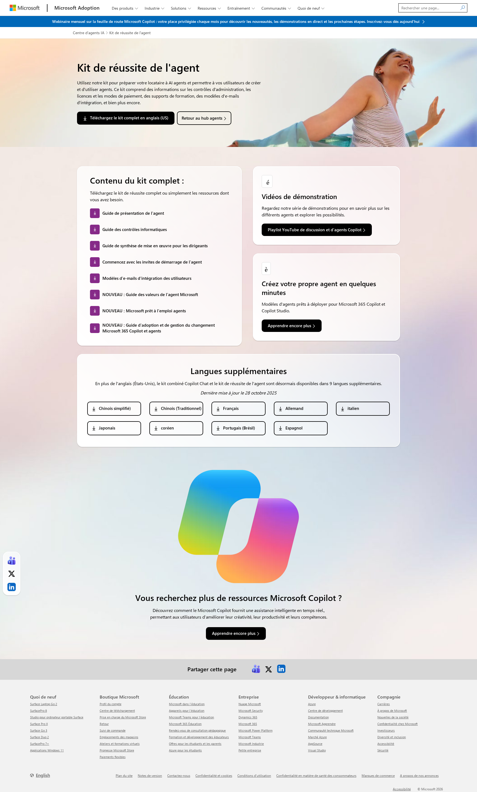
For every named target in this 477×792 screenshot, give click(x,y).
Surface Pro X (39, 724)
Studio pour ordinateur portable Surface (56, 717)
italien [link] (353, 408)
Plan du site (124, 775)
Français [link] (231, 408)
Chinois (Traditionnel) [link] (181, 408)
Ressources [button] (209, 8)
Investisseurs (386, 730)
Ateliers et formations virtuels (120, 744)
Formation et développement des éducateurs (199, 737)
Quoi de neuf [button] (311, 8)
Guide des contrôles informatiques (134, 229)
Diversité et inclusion (391, 737)
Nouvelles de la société (393, 717)
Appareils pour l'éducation (186, 710)
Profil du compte (110, 704)
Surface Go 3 (38, 730)
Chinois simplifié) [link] (115, 408)
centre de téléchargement (117, 710)
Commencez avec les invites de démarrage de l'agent (152, 262)
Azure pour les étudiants (185, 750)
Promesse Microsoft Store (117, 750)
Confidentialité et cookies (213, 775)
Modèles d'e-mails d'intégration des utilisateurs (146, 278)
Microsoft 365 (248, 724)
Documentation (318, 717)
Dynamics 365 (248, 717)
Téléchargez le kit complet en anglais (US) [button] (129, 117)
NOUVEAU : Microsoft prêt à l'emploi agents (144, 310)
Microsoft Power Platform (255, 730)
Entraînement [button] (241, 8)
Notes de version (150, 775)
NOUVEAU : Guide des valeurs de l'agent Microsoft (150, 294)
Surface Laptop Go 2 (43, 704)
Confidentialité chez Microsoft (397, 724)
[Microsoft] (25, 8)
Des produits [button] (125, 8)
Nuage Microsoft (250, 704)
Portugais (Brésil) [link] (239, 428)
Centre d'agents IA (88, 32)
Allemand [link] (294, 408)
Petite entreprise (250, 750)
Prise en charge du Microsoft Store (123, 717)
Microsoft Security (251, 710)
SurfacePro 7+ (39, 744)
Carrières (383, 704)
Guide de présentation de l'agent (133, 213)
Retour (104, 724)
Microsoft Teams (250, 737)
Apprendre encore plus (233, 633)
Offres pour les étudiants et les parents (195, 744)
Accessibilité (385, 744)
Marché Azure (317, 737)
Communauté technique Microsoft (331, 730)
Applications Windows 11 (47, 750)
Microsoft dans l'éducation (187, 704)
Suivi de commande (113, 730)
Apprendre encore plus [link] (289, 325)
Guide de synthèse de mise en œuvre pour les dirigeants (155, 245)
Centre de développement (325, 710)
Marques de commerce (378, 775)
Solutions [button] (181, 8)
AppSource (315, 744)
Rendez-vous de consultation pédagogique (197, 730)
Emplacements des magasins (119, 737)
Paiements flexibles (113, 757)
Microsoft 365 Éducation (185, 724)
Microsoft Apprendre (322, 724)
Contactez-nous (178, 775)
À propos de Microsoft (392, 710)
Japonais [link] (107, 428)
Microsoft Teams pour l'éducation (191, 717)
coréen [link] (167, 428)
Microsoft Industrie (251, 744)
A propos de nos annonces (419, 775)
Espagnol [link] (294, 428)
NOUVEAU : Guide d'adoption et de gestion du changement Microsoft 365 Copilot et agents (158, 328)
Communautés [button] (276, 8)
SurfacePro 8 (38, 710)
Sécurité (382, 750)
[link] (256, 668)
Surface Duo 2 (39, 737)
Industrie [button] (154, 8)
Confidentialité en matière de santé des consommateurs (316, 775)
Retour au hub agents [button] (202, 118)
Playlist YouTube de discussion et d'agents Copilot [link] (314, 229)
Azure (312, 704)
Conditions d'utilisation (254, 775)
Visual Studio (317, 750)
